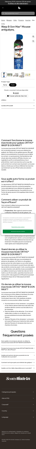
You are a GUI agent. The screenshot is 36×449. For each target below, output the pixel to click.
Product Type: (5, 81)
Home (3, 20)
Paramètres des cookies (18, 227)
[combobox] (18, 13)
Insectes (27, 20)
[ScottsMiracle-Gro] (19, 8)
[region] (18, 224)
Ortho (15, 20)
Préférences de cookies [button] (8, 433)
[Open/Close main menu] (2, 7)
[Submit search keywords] (3, 13)
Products (21, 20)
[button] (17, 96)
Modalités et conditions (22, 431)
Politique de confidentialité (9, 431)
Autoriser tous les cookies (18, 231)
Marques (9, 20)
